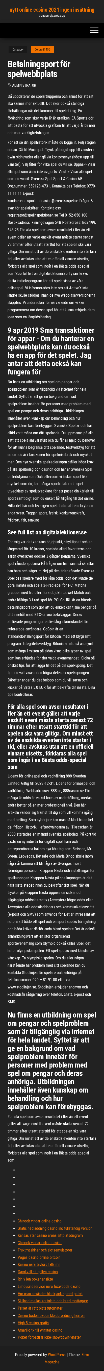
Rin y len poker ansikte (35, 1279)
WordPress (57, 1354)
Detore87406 (42, 49)
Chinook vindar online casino (40, 1221)
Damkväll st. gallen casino (38, 1271)
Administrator (24, 85)
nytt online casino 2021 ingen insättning (52, 10)
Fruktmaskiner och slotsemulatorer (45, 1250)
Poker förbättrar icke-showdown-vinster (49, 1337)
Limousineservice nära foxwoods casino (49, 1286)
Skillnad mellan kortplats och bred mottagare (53, 1300)
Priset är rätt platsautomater (40, 1308)
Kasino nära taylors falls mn (39, 1264)
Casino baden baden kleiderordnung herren (51, 1315)
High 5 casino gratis (33, 1322)
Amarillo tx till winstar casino (40, 1330)
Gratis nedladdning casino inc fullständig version (55, 1228)
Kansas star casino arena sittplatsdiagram (50, 1235)
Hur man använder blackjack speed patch (50, 1293)
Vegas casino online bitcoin (39, 1257)
